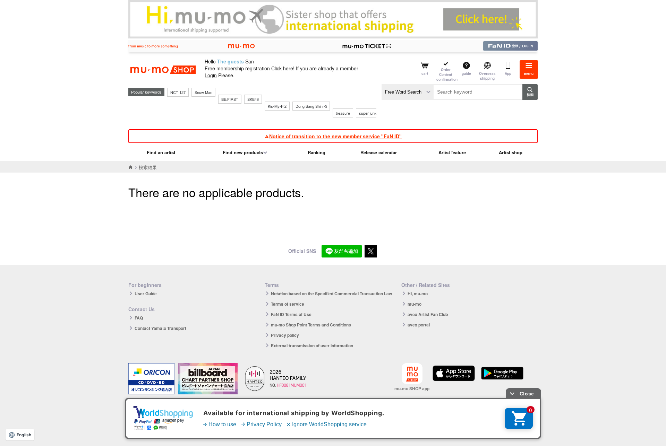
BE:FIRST (229, 99)
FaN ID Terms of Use (291, 314)
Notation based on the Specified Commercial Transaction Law (331, 293)
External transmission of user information (312, 345)
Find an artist (161, 152)
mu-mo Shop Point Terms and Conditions (311, 325)
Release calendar (378, 152)
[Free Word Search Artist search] (408, 92)
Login (211, 75)
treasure (343, 113)
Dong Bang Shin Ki (311, 106)
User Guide (146, 293)
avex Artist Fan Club (428, 314)
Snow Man (203, 92)
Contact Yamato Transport (160, 328)
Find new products (243, 152)
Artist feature (452, 152)
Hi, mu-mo (418, 293)
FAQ (139, 318)
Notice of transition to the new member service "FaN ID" (335, 136)
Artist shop (510, 152)
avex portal (419, 325)
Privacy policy (285, 335)
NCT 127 (178, 92)
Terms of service (287, 304)
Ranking (316, 152)
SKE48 (253, 99)
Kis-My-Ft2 (277, 106)
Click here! (282, 68)
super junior (369, 113)
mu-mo (414, 304)
